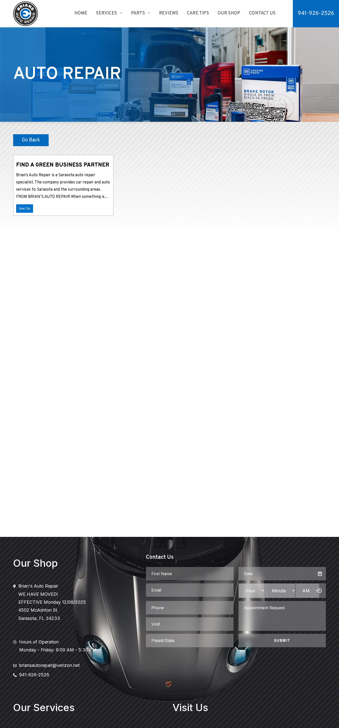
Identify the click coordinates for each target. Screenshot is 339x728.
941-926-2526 (316, 13)
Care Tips (198, 13)
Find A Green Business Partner (62, 165)
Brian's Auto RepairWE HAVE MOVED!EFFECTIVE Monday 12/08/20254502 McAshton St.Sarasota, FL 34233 (52, 602)
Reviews (168, 13)
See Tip (24, 209)
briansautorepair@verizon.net (49, 665)
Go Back (31, 140)
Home (81, 13)
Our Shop (229, 13)
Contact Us (262, 13)
